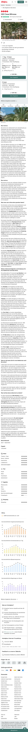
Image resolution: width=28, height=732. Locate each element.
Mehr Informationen (17, 727)
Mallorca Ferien (4, 696)
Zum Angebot (14, 77)
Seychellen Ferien (5, 704)
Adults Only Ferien (18, 677)
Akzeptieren (14, 730)
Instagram (8, 662)
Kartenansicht (8, 19)
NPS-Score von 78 (8, 632)
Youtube (14, 662)
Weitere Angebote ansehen (8, 100)
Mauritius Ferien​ (17, 688)
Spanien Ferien (17, 690)
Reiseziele (4, 674)
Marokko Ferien (17, 692)
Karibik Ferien (4, 681)
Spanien (3, 5)
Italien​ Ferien (4, 686)
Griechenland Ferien (5, 700)
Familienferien (4, 710)
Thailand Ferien (17, 686)
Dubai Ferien (4, 698)
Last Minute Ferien (5, 708)
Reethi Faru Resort (18, 706)
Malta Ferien (4, 694)
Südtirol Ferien (17, 694)
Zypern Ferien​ (4, 692)
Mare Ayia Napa (17, 700)
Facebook (3, 662)
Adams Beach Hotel (18, 698)
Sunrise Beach (17, 702)
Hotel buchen (17, 679)
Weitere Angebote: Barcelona (8, 599)
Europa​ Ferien (4, 677)
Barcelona (8, 5)
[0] (15, 2)
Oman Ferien (17, 681)
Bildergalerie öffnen (25, 38)
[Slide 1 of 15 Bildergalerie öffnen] (14, 30)
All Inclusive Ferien (5, 706)
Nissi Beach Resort (18, 696)
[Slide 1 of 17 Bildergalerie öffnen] (14, 114)
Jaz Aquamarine (17, 708)
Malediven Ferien (5, 688)
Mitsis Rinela (17, 704)
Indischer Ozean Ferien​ (6, 679)
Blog (19, 662)
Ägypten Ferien (4, 702)
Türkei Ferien (4, 690)
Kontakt (21, 2)
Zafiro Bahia (17, 710)
